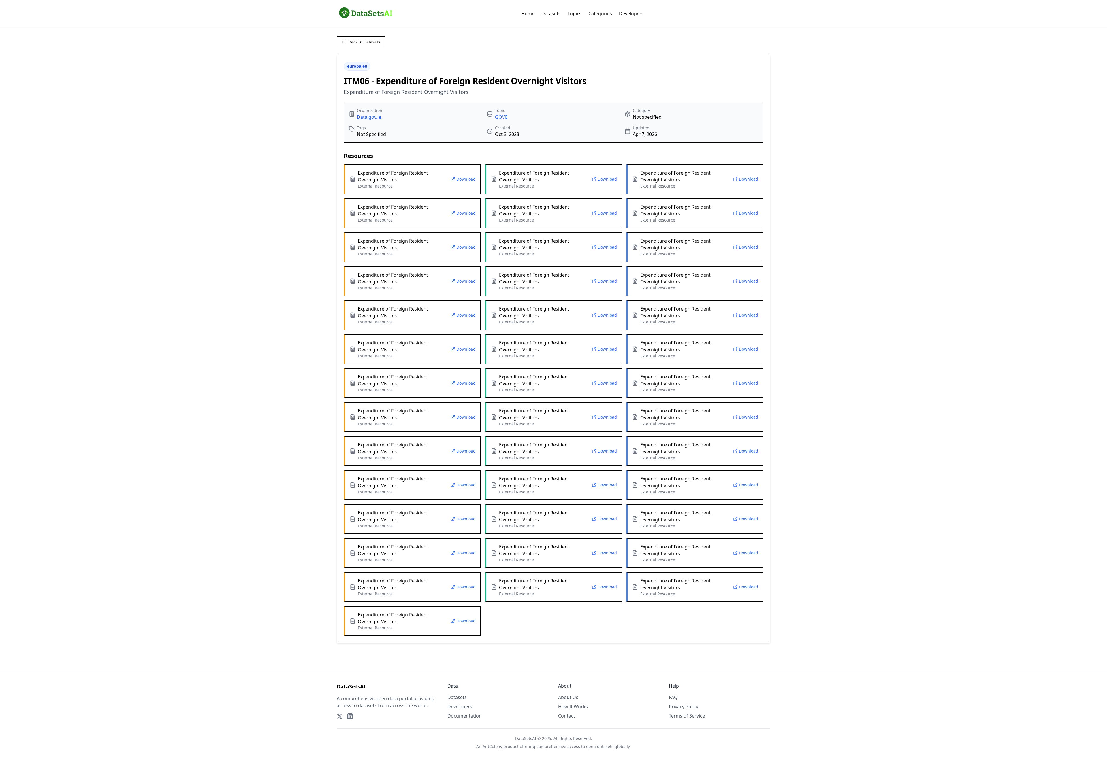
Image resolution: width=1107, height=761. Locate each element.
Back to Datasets (364, 42)
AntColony (492, 746)
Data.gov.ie (369, 117)
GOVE (501, 117)
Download (466, 179)
